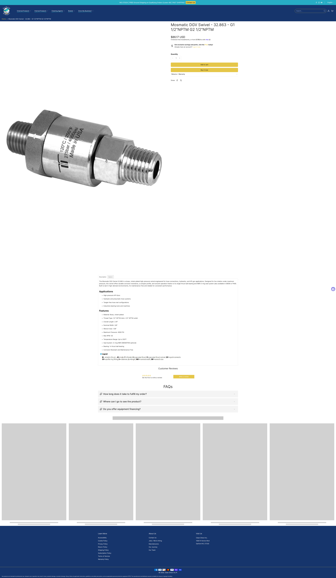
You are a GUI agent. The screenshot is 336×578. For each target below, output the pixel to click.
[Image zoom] (83, 148)
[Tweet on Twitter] (181, 80)
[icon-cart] (332, 11)
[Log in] (328, 11)
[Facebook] (316, 2)
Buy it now (204, 70)
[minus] (172, 58)
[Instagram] (319, 2)
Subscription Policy (104, 553)
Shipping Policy (103, 550)
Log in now (196, 47)
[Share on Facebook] (177, 80)
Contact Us (190, 2)
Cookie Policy (102, 541)
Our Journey (153, 547)
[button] (204, 64)
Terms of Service (104, 556)
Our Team (152, 550)
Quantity (174, 54)
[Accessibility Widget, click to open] (333, 289)
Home (4, 19)
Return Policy (102, 547)
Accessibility (102, 538)
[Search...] (324, 11)
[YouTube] (321, 2)
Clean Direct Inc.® (171, 572)
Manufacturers (154, 544)
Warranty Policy (103, 559)
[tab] (102, 277)
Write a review (184, 377)
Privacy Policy (103, 544)
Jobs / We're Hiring (155, 541)
